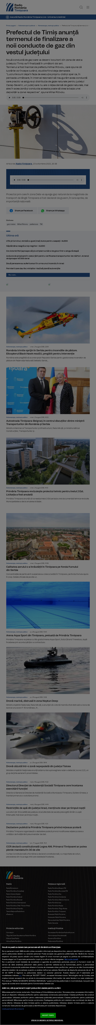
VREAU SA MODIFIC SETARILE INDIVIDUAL (47, 1020)
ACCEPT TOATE (48, 1015)
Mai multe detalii (71, 959)
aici (20, 975)
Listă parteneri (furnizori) (13, 1009)
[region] (48, 984)
